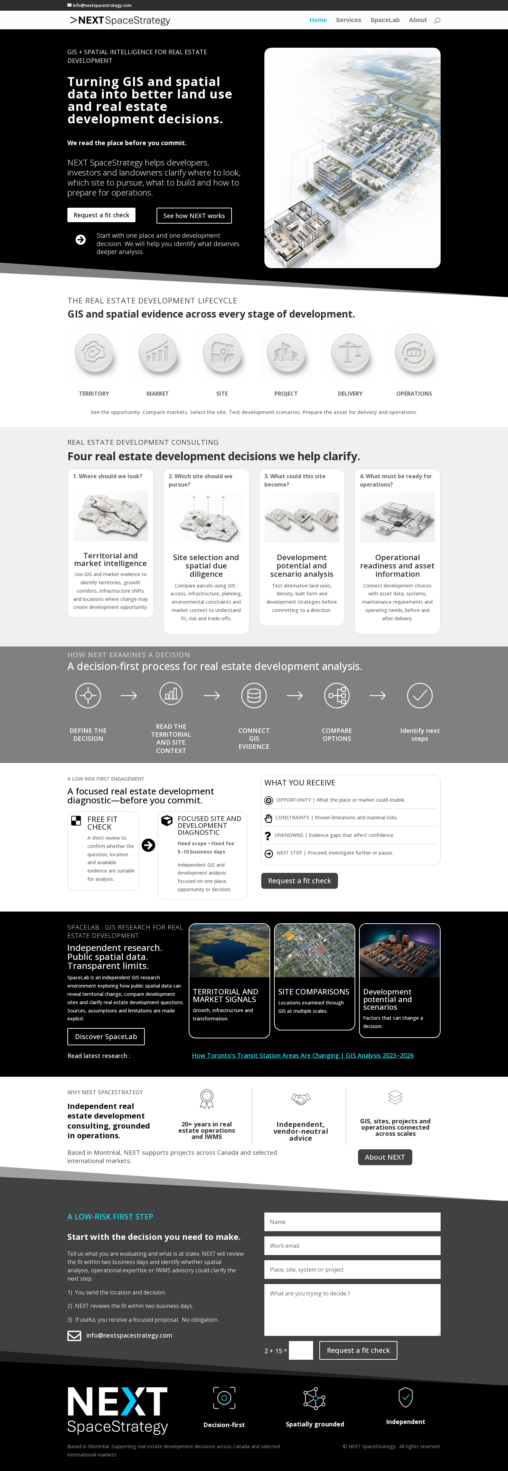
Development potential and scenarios (387, 999)
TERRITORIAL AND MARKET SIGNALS (225, 995)
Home (318, 20)
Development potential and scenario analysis (301, 565)
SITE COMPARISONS (313, 991)
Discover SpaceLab (106, 1036)
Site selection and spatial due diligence (206, 565)
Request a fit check (101, 215)
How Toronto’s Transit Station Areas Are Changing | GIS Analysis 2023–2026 (303, 1055)
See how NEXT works (194, 215)
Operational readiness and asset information (397, 565)
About (418, 20)
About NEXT (385, 1157)
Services (348, 20)
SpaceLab (385, 20)
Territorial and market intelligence (110, 559)
